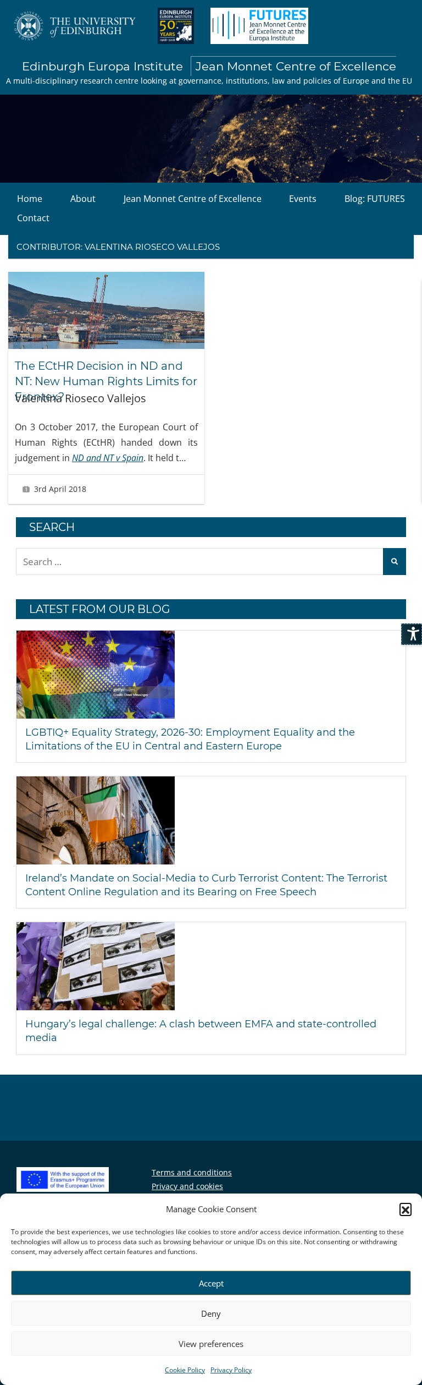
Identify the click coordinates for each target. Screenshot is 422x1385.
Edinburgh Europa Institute (209, 66)
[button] (405, 1208)
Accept (211, 1283)
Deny (211, 1313)
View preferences (211, 1343)
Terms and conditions (192, 1172)
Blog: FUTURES (375, 199)
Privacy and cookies (187, 1186)
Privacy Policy (231, 1370)
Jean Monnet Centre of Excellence (193, 199)
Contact (33, 218)
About (83, 199)
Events (302, 199)
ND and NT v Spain (107, 458)
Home (29, 199)
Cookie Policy (185, 1370)
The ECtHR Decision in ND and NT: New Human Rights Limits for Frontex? (106, 381)
